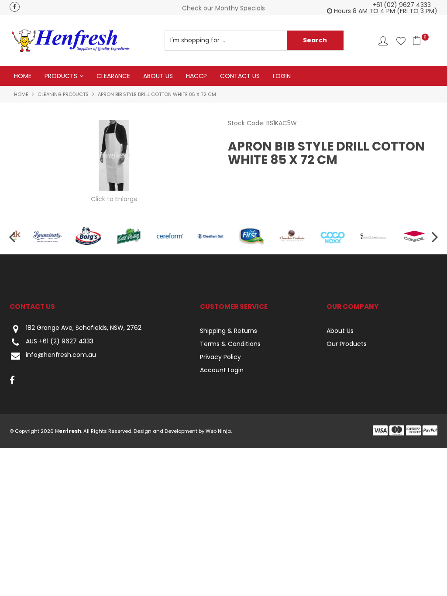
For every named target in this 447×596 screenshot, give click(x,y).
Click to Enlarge (114, 199)
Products (61, 76)
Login (282, 76)
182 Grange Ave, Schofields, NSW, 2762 (83, 328)
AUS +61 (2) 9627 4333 (59, 342)
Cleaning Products (63, 94)
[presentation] (13, 236)
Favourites (401, 40)
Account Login (222, 370)
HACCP (196, 76)
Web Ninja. (219, 431)
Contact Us (240, 76)
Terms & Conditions (230, 343)
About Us (158, 76)
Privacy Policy (220, 357)
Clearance (113, 76)
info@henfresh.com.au (61, 355)
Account (383, 40)
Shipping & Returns (228, 330)
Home (22, 76)
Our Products (347, 343)
